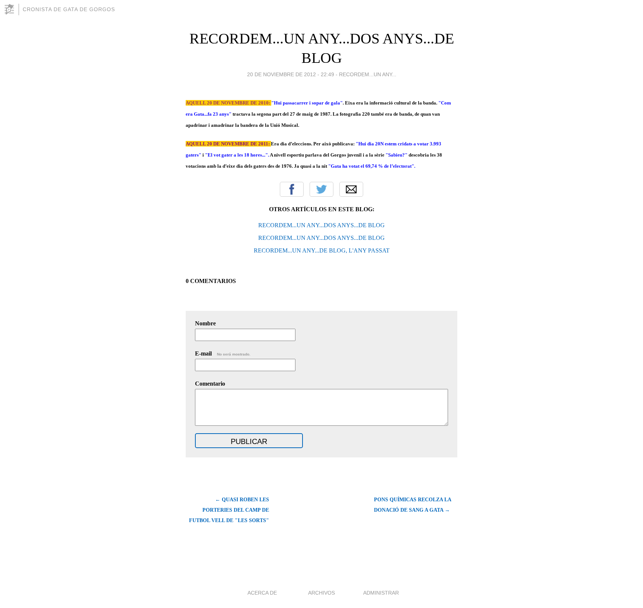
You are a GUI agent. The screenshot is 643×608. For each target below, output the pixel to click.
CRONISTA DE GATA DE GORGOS (69, 9)
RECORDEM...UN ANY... (367, 74)
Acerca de (262, 593)
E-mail (222, 353)
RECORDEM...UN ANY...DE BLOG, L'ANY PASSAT (322, 250)
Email (351, 189)
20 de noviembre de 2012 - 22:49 (290, 74)
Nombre (205, 323)
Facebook (292, 189)
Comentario (210, 383)
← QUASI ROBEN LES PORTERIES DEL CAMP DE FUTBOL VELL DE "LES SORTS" (229, 510)
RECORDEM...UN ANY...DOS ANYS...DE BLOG (321, 225)
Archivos (321, 593)
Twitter (321, 189)
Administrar (381, 593)
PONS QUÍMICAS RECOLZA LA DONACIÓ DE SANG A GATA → (412, 505)
